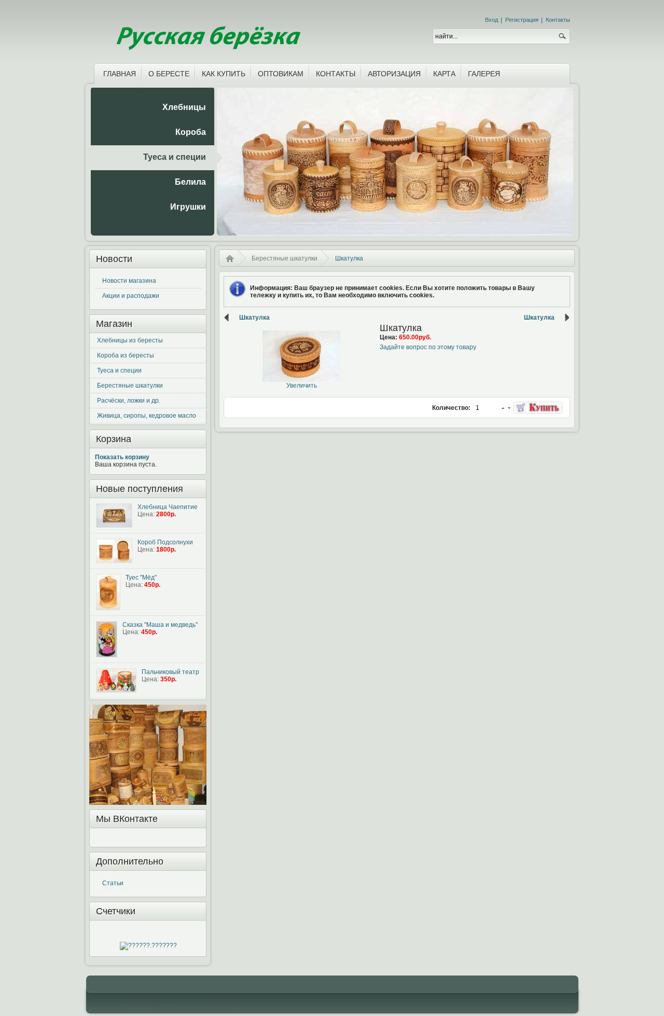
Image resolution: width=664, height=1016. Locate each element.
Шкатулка (254, 317)
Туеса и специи (119, 370)
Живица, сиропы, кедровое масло (146, 415)
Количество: (452, 407)
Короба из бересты (125, 355)
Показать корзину (122, 457)
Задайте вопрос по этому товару (428, 347)
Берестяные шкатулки (130, 385)
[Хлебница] (114, 515)
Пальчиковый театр (170, 672)
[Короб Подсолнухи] (114, 551)
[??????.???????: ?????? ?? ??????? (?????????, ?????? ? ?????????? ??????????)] (148, 946)
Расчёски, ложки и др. (128, 400)
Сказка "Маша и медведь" (160, 624)
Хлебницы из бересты (130, 340)
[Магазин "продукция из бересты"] (207, 29)
